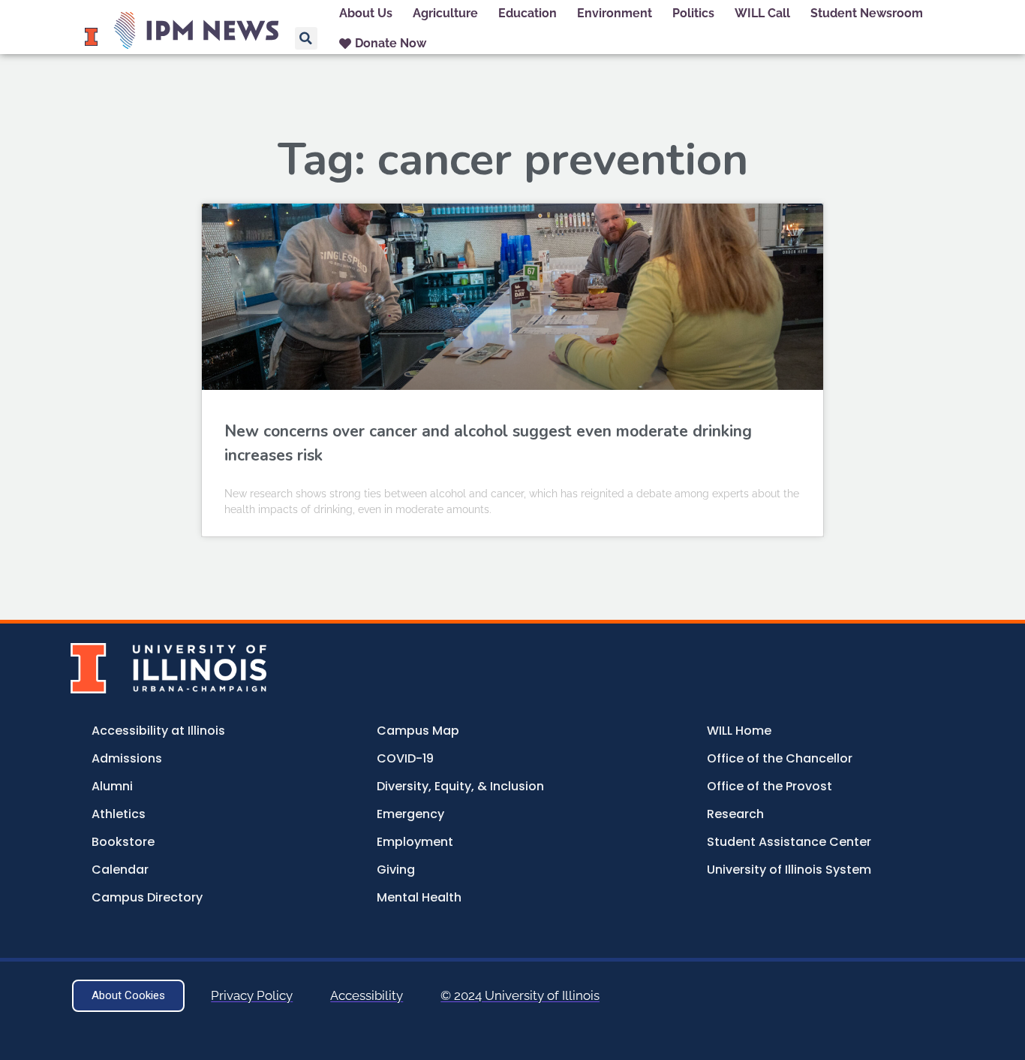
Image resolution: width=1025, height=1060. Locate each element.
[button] (306, 38)
